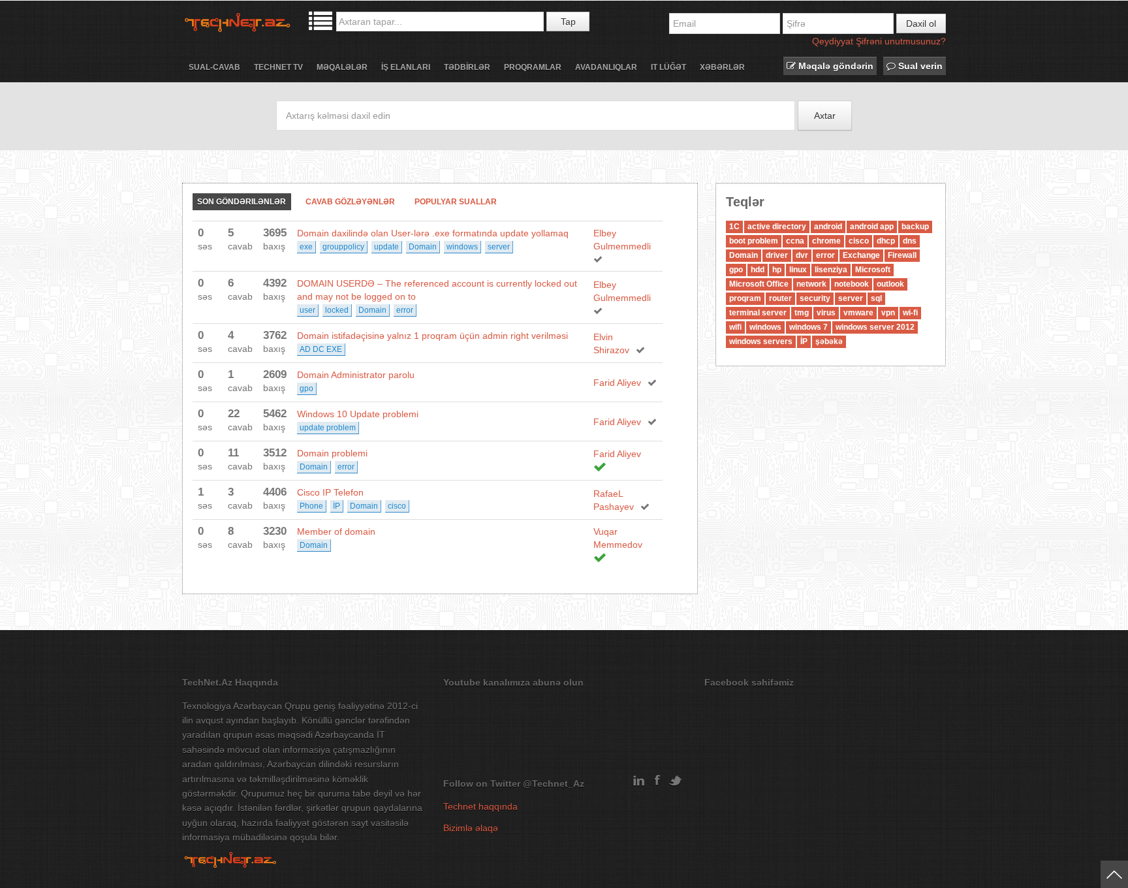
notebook (851, 284)
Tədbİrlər (467, 67)
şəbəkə (829, 341)
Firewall (902, 255)
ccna (795, 241)
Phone (311, 506)
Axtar (825, 115)
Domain (423, 246)
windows (462, 246)
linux (798, 269)
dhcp (886, 241)
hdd (757, 269)
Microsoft (872, 269)
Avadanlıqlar (606, 67)
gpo (306, 388)
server (499, 246)
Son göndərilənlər (241, 201)
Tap (568, 21)
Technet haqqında (480, 806)
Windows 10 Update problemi (357, 414)
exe (306, 246)
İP (336, 506)
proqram (745, 298)
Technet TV (278, 67)
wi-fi (910, 312)
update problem (328, 427)
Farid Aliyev (617, 382)
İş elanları (405, 67)
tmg (801, 312)
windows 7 (808, 327)
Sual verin (919, 66)
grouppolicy (343, 246)
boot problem (753, 241)
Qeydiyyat (832, 41)
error (404, 310)
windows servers (760, 341)
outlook (890, 284)
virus (826, 312)
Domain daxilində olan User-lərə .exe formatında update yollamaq (433, 233)
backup (915, 226)
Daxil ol (921, 23)
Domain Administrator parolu (356, 375)
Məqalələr (342, 67)
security (815, 298)
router (780, 298)
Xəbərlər (722, 67)
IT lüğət (668, 67)
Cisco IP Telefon (330, 492)
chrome (826, 241)
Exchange (861, 255)
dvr (802, 255)
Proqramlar (532, 67)
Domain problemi (332, 453)
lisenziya (831, 269)
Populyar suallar (456, 201)
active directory (776, 226)
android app (872, 226)
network (811, 284)
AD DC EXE (321, 349)
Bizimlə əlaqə (470, 828)
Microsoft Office (759, 284)
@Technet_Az (553, 783)
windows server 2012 (875, 327)
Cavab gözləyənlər (350, 201)
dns (909, 241)
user (307, 310)
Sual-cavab (214, 67)
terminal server (758, 312)
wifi (735, 327)
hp (776, 269)
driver (777, 255)
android (828, 226)
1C (734, 226)
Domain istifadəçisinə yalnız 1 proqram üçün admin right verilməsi (432, 335)
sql (876, 298)
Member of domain (336, 531)
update (386, 246)
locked (337, 310)
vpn (888, 312)
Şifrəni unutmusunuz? (901, 41)
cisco (397, 506)
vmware (858, 312)
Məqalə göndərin (834, 66)
